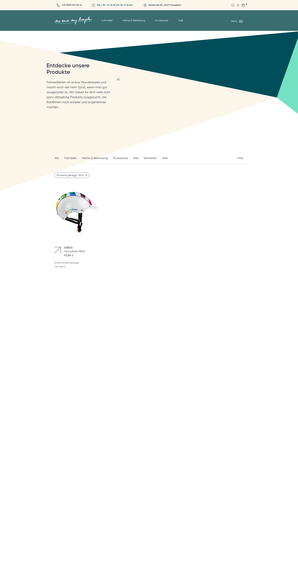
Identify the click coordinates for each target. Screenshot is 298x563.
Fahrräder (107, 20)
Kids (135, 158)
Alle (56, 158)
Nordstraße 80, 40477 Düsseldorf (164, 5)
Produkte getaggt (70, 175)
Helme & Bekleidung (134, 20)
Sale (180, 20)
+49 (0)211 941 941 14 (72, 5)
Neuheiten (150, 158)
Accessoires (161, 20)
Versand (62, 267)
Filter (240, 158)
